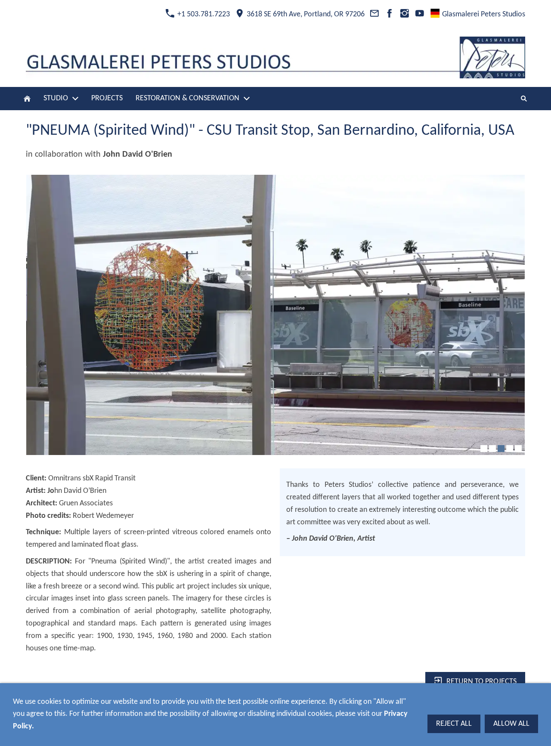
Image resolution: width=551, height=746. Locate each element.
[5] (518, 448)
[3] (501, 448)
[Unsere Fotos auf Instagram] (404, 14)
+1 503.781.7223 (203, 14)
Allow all (511, 724)
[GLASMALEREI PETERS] (27, 98)
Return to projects (481, 682)
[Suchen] (524, 98)
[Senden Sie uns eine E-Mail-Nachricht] (374, 14)
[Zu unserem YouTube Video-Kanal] (420, 14)
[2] (492, 448)
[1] (483, 448)
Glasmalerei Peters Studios (482, 14)
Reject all (454, 724)
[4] (509, 448)
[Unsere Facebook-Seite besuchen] (389, 14)
